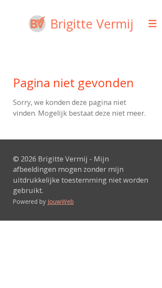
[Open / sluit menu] (152, 24)
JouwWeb (61, 201)
